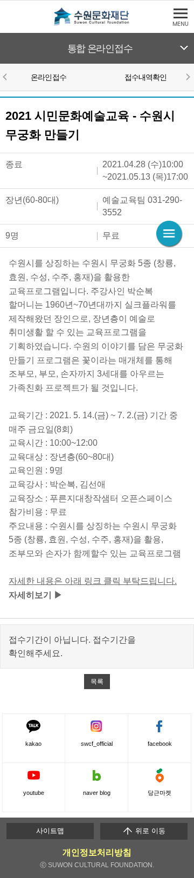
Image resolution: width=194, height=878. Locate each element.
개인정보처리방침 (97, 852)
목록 (97, 681)
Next (187, 76)
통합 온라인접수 (100, 48)
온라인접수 (48, 77)
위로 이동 (149, 831)
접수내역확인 (145, 77)
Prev (6, 76)
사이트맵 (50, 831)
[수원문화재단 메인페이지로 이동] (97, 23)
